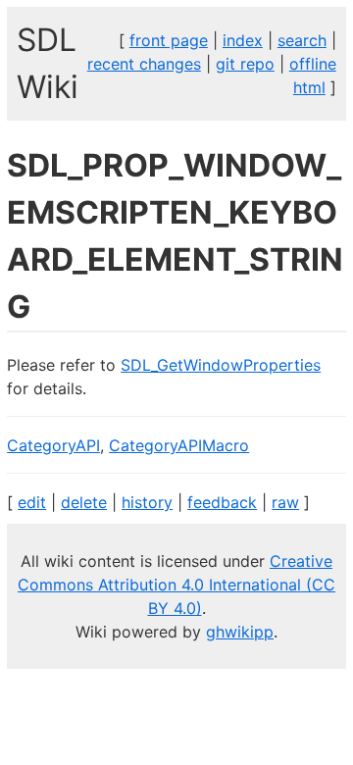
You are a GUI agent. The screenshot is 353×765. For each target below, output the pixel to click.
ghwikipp (240, 631)
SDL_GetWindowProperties (221, 365)
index (243, 40)
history (147, 502)
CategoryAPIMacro (179, 445)
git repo (245, 64)
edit (32, 502)
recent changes (144, 64)
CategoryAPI (53, 445)
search (302, 40)
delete (84, 502)
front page (168, 40)
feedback (222, 502)
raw (285, 502)
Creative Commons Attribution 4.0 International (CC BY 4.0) (176, 584)
